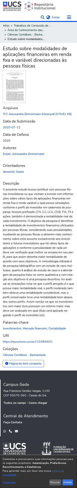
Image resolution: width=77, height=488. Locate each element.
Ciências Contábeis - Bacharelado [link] (26, 35)
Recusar (55, 482)
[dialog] (38, 471)
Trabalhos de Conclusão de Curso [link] (32, 26)
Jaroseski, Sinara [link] (13, 172)
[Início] (29, 6)
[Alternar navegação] (69, 17)
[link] (37, 114)
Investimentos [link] (12, 328)
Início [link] (6, 26)
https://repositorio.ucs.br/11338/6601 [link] (28, 342)
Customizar (9, 482)
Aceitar (67, 482)
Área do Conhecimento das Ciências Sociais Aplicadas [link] (26, 30)
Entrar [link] (56, 17)
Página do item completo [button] (24, 364)
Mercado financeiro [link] (35, 328)
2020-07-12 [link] (11, 127)
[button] (42, 17)
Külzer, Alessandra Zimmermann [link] (23, 154)
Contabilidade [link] (57, 328)
